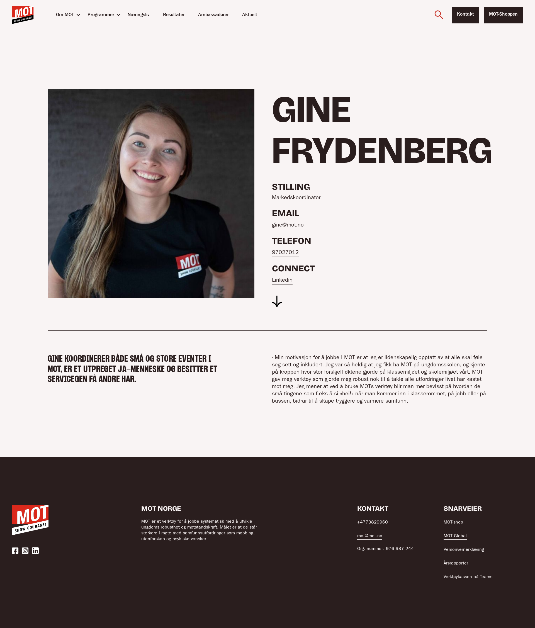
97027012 (285, 253)
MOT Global (455, 536)
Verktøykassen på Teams (468, 577)
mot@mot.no (369, 536)
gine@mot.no (288, 225)
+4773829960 (372, 522)
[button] (65, 15)
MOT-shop (453, 522)
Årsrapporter (456, 563)
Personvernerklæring (464, 550)
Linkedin (282, 280)
